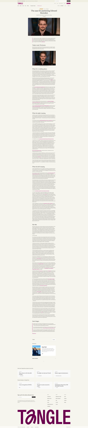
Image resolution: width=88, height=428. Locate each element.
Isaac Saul (44, 347)
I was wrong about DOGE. (25, 384)
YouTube (65, 402)
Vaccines (39, 387)
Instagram (65, 398)
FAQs (56, 400)
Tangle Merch (48, 406)
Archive (48, 402)
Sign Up (68, 3)
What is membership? (58, 398)
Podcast (48, 400)
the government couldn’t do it (43, 285)
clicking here (43, 41)
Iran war (57, 387)
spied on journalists (39, 291)
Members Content (49, 398)
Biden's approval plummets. (61, 373)
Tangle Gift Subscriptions (50, 404)
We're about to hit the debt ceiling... (25, 373)
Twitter (65, 396)
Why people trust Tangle (58, 396)
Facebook (65, 400)
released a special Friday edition (36, 106)
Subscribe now (34, 333)
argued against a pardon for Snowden (48, 203)
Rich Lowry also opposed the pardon (36, 150)
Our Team (57, 402)
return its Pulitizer (39, 258)
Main (48, 394)
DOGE (19, 387)
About (57, 394)
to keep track (39, 156)
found (45, 194)
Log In (64, 3)
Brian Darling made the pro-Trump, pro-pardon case (46, 120)
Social (65, 394)
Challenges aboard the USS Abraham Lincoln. (61, 385)
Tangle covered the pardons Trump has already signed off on (42, 105)
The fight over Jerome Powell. (44, 373)
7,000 (42, 312)
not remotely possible (40, 263)
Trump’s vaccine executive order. (43, 385)
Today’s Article (49, 396)
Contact (57, 404)
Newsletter (44, 16)
